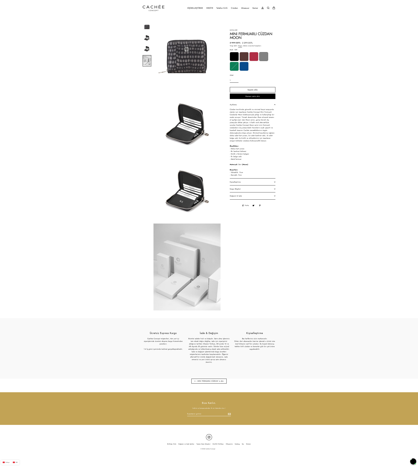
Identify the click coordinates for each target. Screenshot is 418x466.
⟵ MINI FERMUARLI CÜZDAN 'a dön (209, 381)
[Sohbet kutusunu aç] (413, 461)
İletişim (248, 444)
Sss (243, 444)
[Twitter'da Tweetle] (254, 205)
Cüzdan (234, 8)
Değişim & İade (236, 196)
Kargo (240, 46)
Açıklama (233, 104)
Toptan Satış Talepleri (203, 444)
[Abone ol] (229, 414)
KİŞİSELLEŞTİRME (195, 8)
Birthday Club (171, 444)
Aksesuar (245, 8)
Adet (231, 75)
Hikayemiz (229, 444)
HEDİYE (209, 8)
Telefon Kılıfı (222, 8)
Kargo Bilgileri (235, 189)
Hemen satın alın (252, 96)
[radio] (234, 56)
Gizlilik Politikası (218, 444)
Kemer (255, 8)
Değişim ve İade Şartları (186, 444)
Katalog (237, 444)
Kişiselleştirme (235, 182)
